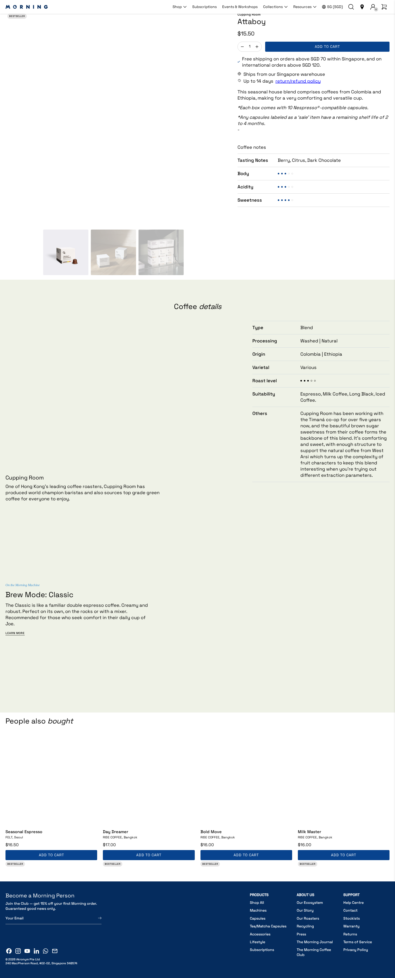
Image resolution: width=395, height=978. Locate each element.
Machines (258, 910)
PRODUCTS (259, 894)
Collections (273, 6)
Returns (350, 934)
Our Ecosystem (310, 902)
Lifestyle (257, 942)
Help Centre (353, 902)
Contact (350, 910)
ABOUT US (305, 894)
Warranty (351, 926)
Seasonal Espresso (23, 831)
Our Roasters (308, 918)
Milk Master (309, 831)
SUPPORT (351, 894)
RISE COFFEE (120, 837)
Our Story (305, 910)
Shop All (257, 902)
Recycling (305, 926)
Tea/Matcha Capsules (268, 926)
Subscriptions (204, 6)
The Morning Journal (315, 942)
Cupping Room (249, 14)
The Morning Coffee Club (314, 952)
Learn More (15, 633)
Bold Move (211, 831)
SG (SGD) (335, 6)
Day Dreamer (115, 831)
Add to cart (327, 46)
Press (301, 934)
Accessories (260, 934)
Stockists (351, 918)
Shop (177, 6)
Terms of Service (357, 942)
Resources (302, 6)
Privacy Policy (355, 949)
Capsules (257, 918)
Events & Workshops (240, 6)
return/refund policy (298, 81)
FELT (14, 837)
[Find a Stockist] (362, 7)
